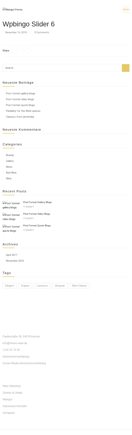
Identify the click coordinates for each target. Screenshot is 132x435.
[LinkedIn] (28, 51)
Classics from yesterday (20, 116)
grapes (25, 285)
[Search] (125, 68)
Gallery (10, 161)
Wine (9, 178)
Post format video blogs (20, 99)
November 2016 (15, 260)
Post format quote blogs (20, 105)
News (9, 166)
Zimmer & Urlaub (12, 392)
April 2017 (11, 255)
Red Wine (11, 172)
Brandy (10, 155)
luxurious (42, 285)
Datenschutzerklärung (16, 356)
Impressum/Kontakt (15, 406)
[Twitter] (21, 51)
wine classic (79, 285)
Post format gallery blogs (20, 93)
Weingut (8, 399)
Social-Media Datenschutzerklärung (24, 363)
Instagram (9, 412)
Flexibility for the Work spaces (23, 110)
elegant (9, 285)
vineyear (60, 285)
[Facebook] (14, 51)
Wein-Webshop (12, 386)
